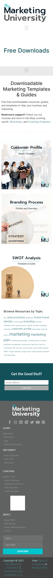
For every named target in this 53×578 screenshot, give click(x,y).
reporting (34, 344)
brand (37, 317)
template (46, 352)
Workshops (16, 121)
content (29, 325)
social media (27, 348)
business (38, 322)
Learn (6, 428)
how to (6, 335)
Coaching (8, 471)
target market (37, 352)
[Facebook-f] (10, 422)
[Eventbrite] (26, 422)
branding (29, 321)
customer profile (21, 328)
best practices (16, 317)
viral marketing (9, 355)
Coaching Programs (39, 121)
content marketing (40, 325)
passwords (26, 344)
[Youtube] (38, 422)
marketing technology (19, 341)
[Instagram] (15, 422)
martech (43, 341)
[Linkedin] (21, 422)
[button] (26, 27)
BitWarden (29, 318)
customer (7, 329)
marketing (19, 334)
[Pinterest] (43, 422)
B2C (5, 318)
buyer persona (20, 325)
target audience (15, 352)
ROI (14, 348)
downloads (36, 329)
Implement (9, 450)
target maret (26, 352)
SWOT (6, 352)
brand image (18, 322)
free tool (44, 329)
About (7, 514)
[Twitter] (32, 422)
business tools (9, 325)
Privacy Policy (40, 567)
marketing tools (34, 341)
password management (12, 344)
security (19, 348)
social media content (40, 348)
